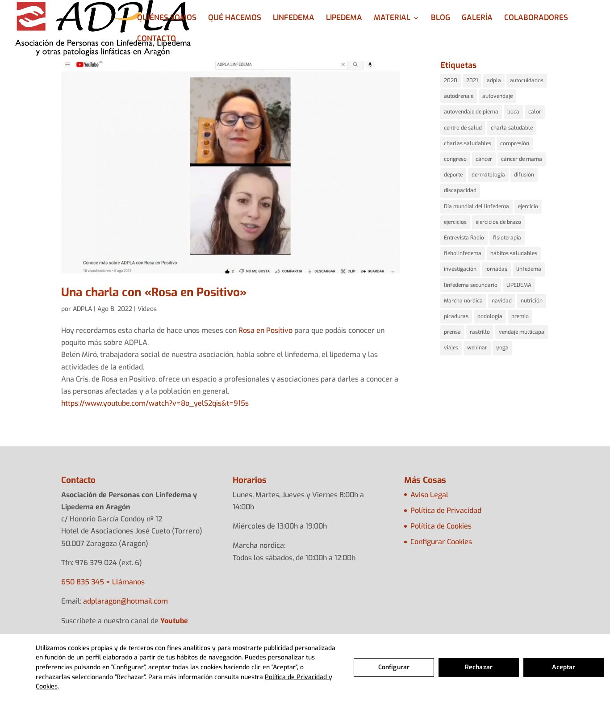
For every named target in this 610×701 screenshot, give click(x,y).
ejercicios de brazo (498, 222)
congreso (455, 159)
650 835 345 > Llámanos (103, 582)
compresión (514, 143)
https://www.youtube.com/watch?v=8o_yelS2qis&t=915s (155, 403)
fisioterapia (507, 237)
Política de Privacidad (445, 510)
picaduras (456, 316)
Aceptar (564, 667)
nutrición (532, 300)
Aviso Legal (429, 495)
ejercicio (528, 206)
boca (513, 111)
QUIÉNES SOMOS (166, 19)
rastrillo (480, 332)
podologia (489, 316)
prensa (452, 332)
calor (534, 111)
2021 (472, 80)
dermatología (488, 174)
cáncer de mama (521, 159)
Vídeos (147, 309)
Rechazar (479, 667)
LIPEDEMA (344, 19)
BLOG (440, 19)
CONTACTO (156, 40)
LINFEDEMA (293, 19)
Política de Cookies (441, 526)
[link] (265, 330)
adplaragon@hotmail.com (125, 601)
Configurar (393, 667)
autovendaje (497, 96)
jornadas (496, 269)
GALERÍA (477, 19)
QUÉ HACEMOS (234, 19)
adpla (494, 80)
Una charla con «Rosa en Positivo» (154, 292)
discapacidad (460, 190)
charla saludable (512, 127)
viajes (451, 347)
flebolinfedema (462, 253)
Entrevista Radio (464, 237)
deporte (453, 174)
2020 (450, 80)
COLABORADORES (536, 19)
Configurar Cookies (441, 541)
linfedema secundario (470, 285)
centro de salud (463, 127)
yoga (502, 347)
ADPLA (82, 309)
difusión (524, 174)
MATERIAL (392, 19)
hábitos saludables (513, 253)
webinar (477, 347)
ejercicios (455, 222)
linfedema (528, 269)
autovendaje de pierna (471, 111)
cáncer (484, 159)
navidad (502, 300)
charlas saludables (467, 143)
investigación (460, 269)
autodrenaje (458, 96)
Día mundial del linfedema (476, 206)
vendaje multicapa (521, 332)
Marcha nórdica (463, 300)
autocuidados (526, 80)
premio (520, 316)
